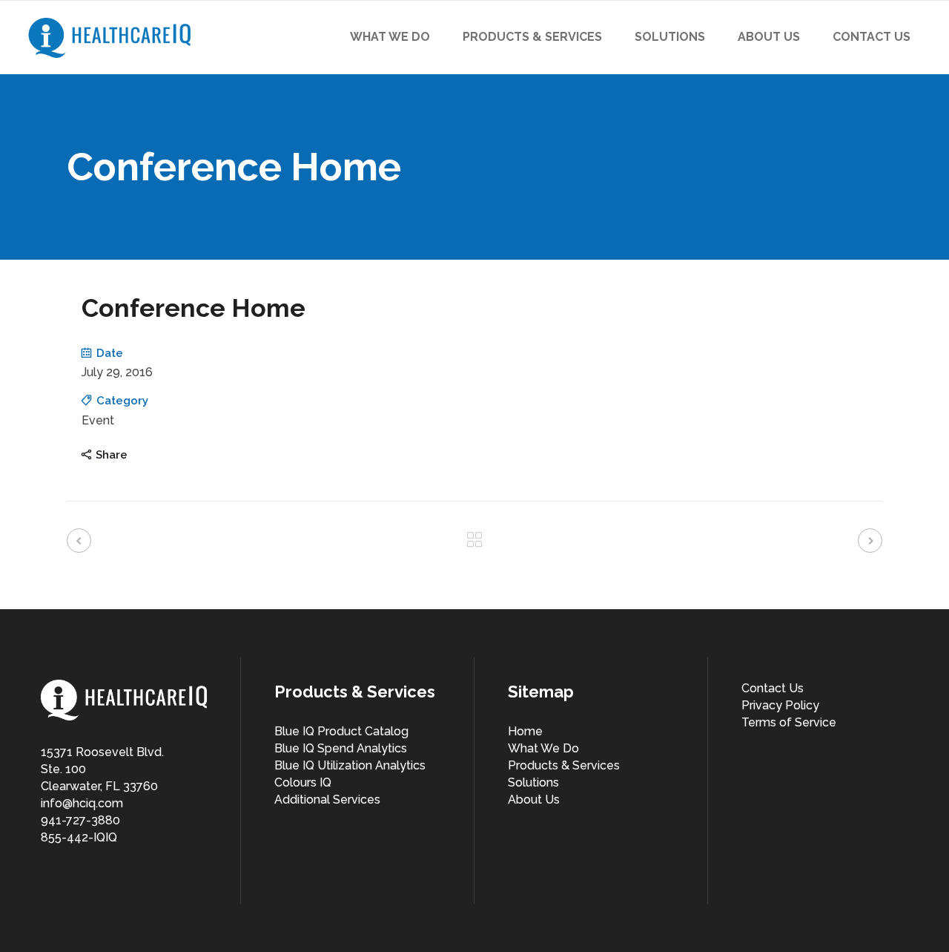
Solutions (533, 782)
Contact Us (772, 688)
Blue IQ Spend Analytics (340, 748)
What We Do (543, 748)
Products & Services (564, 765)
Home (525, 731)
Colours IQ (302, 782)
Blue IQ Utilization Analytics (350, 765)
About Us (534, 799)
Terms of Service (788, 722)
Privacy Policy (780, 705)
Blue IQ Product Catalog (341, 731)
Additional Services (327, 799)
